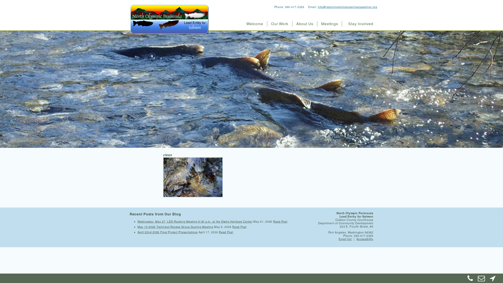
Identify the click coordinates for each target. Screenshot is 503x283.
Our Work (279, 23)
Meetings (329, 23)
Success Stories (282, 49)
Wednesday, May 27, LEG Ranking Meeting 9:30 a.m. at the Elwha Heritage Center (195, 221)
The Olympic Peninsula (312, 32)
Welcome (254, 23)
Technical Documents (311, 57)
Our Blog (301, 74)
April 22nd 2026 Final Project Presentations (168, 232)
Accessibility (364, 239)
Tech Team (303, 49)
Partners (301, 65)
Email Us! (345, 239)
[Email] (482, 280)
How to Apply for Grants (288, 57)
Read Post (280, 221)
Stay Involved (360, 23)
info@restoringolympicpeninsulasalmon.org (347, 7)
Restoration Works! (284, 32)
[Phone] (470, 280)
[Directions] (493, 280)
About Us (304, 23)
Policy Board (304, 41)
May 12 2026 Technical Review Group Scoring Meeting (175, 227)
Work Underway (282, 41)
